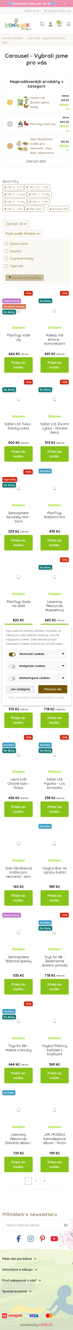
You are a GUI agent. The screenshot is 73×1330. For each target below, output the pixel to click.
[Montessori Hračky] (19, 24)
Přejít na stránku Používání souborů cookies (36, 697)
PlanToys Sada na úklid (18, 603)
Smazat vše (60, 208)
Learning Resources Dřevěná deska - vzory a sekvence (18, 1142)
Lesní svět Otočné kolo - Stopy (18, 783)
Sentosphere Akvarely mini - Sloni (18, 517)
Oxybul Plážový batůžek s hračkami (54, 1050)
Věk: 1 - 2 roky (15, 194)
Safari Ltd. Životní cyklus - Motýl (40, 102)
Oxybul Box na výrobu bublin (55, 870)
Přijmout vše (52, 689)
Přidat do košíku (18, 365)
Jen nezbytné (20, 689)
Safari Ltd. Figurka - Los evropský (54, 783)
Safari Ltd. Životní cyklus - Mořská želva (54, 428)
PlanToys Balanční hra (54, 515)
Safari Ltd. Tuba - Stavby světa (18, 426)
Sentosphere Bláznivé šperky (18, 959)
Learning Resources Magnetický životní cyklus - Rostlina (55, 610)
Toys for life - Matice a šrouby (18, 1048)
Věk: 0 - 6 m (14, 187)
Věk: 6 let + (36, 208)
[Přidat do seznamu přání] (15, 331)
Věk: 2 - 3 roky (40, 194)
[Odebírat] (65, 1225)
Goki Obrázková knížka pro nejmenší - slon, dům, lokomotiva (18, 874)
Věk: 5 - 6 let (14, 208)
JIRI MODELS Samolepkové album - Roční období (54, 1140)
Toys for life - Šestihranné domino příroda (54, 961)
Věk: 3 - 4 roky (15, 201)
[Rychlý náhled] (21, 331)
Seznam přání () (59, 11)
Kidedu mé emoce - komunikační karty (54, 341)
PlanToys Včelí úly (42, 124)
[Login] (51, 24)
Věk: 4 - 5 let (39, 201)
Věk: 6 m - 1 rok (38, 187)
